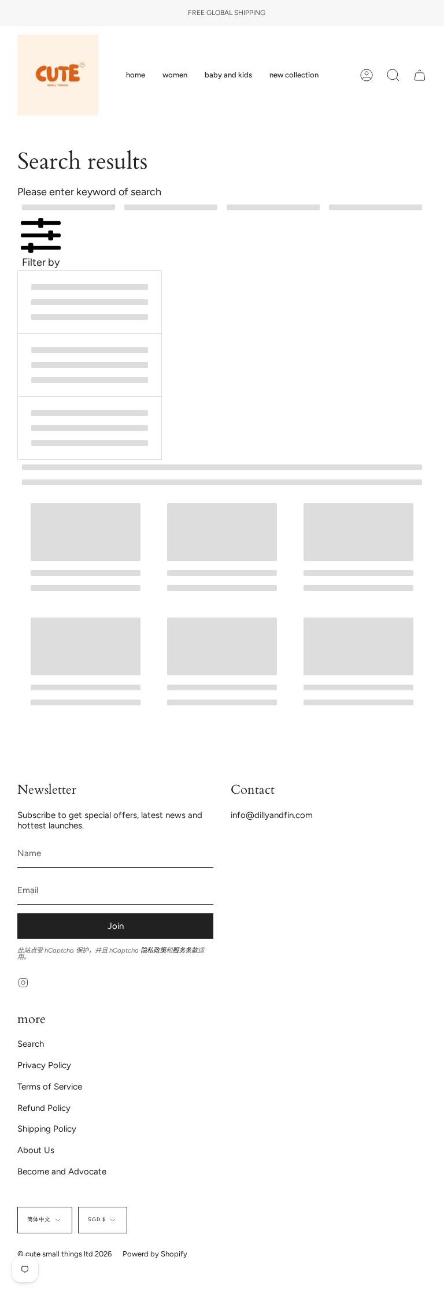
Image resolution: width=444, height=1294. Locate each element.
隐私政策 (153, 950)
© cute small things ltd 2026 (64, 1254)
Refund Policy (44, 1108)
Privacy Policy (44, 1065)
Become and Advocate (61, 1171)
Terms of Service (49, 1086)
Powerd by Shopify (155, 1254)
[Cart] (419, 75)
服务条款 (185, 950)
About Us (35, 1150)
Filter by (41, 262)
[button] (175, 75)
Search (30, 1044)
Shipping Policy (46, 1129)
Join (116, 926)
